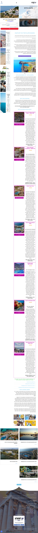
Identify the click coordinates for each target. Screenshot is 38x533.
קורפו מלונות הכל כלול (13, 461)
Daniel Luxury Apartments (30, 264)
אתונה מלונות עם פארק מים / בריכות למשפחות (29, 461)
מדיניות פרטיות (35, 530)
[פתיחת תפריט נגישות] (1, 531)
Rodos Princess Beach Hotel (30, 223)
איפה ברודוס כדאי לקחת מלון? (30, 383)
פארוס (34, 509)
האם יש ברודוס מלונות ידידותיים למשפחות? (28, 385)
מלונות (2, 3)
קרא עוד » (16, 445)
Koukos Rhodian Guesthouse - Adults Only (30, 148)
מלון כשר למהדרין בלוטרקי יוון (31, 507)
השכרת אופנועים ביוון (32, 505)
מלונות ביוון (33, 510)
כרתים (34, 508)
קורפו (34, 511)
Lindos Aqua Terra (30, 186)
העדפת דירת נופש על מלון (31, 512)
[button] (16, 2)
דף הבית (37, 6)
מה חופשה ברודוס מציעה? (31, 382)
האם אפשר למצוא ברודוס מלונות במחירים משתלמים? (27, 387)
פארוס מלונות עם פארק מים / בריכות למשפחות (29, 442)
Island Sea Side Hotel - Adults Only (30, 343)
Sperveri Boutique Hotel (30, 300)
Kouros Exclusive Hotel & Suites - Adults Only (30, 113)
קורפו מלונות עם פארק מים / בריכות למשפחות (29, 479)
